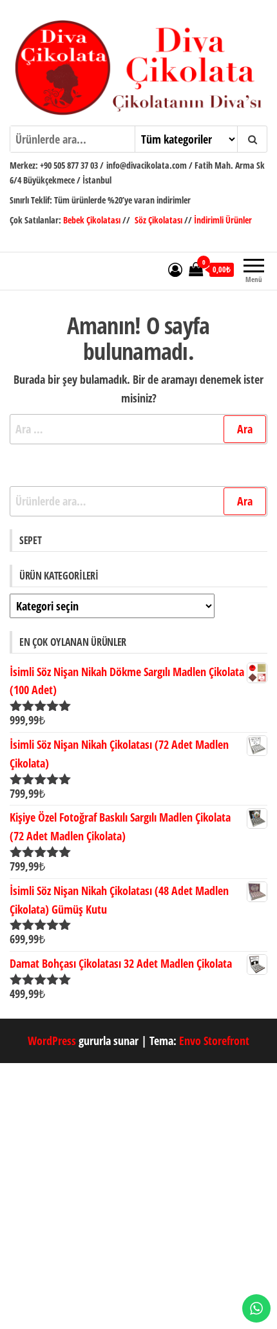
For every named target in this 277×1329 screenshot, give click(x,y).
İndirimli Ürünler (223, 220)
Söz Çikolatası (158, 220)
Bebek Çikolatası (92, 220)
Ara (245, 501)
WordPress (52, 1040)
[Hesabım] (175, 269)
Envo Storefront (214, 1040)
